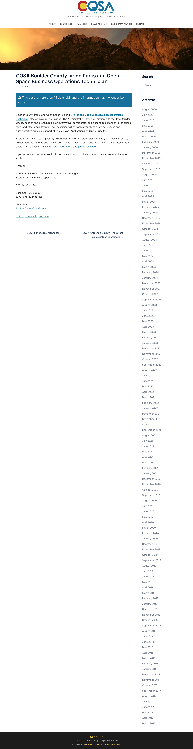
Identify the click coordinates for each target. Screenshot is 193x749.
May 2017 (147, 712)
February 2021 (150, 468)
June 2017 (148, 707)
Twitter (20, 216)
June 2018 (148, 641)
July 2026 (147, 114)
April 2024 (148, 261)
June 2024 (148, 250)
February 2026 (150, 142)
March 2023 (149, 332)
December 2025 (151, 152)
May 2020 (148, 516)
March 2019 (149, 593)
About (52, 24)
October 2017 (150, 685)
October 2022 (150, 359)
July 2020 (147, 506)
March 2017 (148, 723)
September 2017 (151, 690)
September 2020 (151, 495)
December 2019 (151, 544)
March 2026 (149, 136)
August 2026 (149, 109)
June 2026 (148, 120)
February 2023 (150, 337)
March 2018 (148, 658)
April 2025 (148, 196)
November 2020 (151, 484)
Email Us (98, 736)
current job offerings (60, 146)
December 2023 (151, 283)
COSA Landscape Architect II (43, 232)
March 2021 (148, 462)
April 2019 (148, 587)
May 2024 (148, 256)
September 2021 (151, 429)
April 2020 (148, 522)
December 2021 (151, 413)
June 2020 (148, 511)
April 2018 (147, 652)
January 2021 (149, 473)
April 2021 (147, 457)
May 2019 (147, 582)
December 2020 (151, 478)
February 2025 (150, 207)
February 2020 (150, 533)
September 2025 (151, 169)
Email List (81, 24)
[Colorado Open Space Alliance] (96, 7)
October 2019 (150, 555)
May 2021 (147, 451)
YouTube (44, 216)
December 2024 (151, 218)
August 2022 (149, 370)
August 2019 (149, 565)
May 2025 (147, 190)
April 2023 (148, 326)
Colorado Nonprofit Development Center (103, 744)
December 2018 (151, 609)
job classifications (88, 146)
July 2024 (147, 245)
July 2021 (147, 440)
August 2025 (149, 174)
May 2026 (148, 125)
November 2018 (151, 614)
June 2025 (148, 185)
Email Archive (99, 24)
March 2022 (149, 397)
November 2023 (151, 288)
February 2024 (150, 272)
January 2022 (150, 408)
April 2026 (148, 131)
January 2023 (150, 343)
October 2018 (150, 620)
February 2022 (150, 402)
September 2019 (151, 560)
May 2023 (148, 321)
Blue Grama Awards (121, 24)
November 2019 (151, 549)
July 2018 (147, 636)
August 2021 (149, 435)
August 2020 (149, 500)
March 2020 (149, 527)
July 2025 (147, 180)
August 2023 (149, 305)
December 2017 (151, 674)
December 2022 (151, 348)
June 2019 (148, 576)
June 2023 (148, 315)
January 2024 (150, 277)
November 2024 (151, 223)
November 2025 (151, 158)
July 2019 (147, 571)
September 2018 (151, 625)
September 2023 (151, 299)
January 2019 (150, 603)
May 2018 (147, 647)
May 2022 (147, 386)
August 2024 (149, 239)
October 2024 (150, 228)
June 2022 (148, 381)
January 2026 (150, 147)
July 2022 (147, 375)
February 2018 (150, 663)
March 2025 (149, 201)
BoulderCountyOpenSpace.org (33, 208)
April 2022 (148, 391)
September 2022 (151, 364)
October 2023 (150, 294)
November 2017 (151, 679)
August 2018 (149, 631)
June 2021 (148, 446)
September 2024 (151, 234)
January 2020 (150, 538)
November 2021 (151, 419)
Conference (65, 24)
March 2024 (149, 267)
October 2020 (150, 489)
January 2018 (149, 669)
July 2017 (147, 701)
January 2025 (150, 212)
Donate (140, 24)
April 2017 (147, 717)
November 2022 (151, 354)
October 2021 (150, 424)
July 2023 (147, 310)
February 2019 (150, 598)
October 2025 (150, 163)
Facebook (31, 216)
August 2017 (149, 696)
